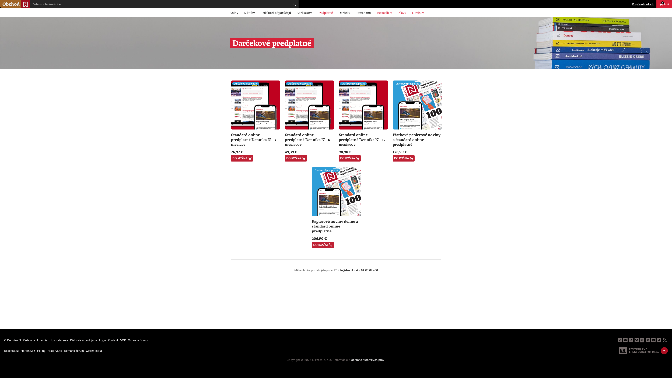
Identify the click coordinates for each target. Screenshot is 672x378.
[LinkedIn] (653, 340)
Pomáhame (364, 12)
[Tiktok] (659, 340)
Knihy (234, 12)
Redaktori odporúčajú (275, 12)
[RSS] (664, 340)
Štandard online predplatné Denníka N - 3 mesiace (253, 139)
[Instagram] (620, 340)
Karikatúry (304, 12)
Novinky (418, 12)
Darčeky (344, 12)
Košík (665, 4)
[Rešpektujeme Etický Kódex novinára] (639, 350)
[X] (648, 340)
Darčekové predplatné (245, 83)
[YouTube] (625, 340)
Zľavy (402, 12)
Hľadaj (294, 4)
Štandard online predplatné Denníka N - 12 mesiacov (362, 139)
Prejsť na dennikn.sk (643, 4)
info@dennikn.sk (348, 270)
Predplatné (325, 12)
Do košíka (239, 158)
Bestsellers (384, 12)
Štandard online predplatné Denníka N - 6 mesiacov (307, 139)
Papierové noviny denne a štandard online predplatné (335, 226)
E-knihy (249, 12)
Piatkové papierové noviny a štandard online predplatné (416, 139)
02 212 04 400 (369, 270)
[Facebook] (631, 340)
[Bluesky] (636, 340)
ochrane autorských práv (367, 360)
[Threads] (642, 340)
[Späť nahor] (664, 350)
